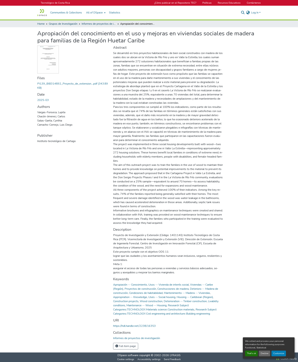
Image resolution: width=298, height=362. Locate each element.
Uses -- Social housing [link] (161, 297)
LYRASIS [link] (175, 355)
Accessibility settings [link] (149, 359)
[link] (73, 86)
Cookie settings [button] (125, 359)
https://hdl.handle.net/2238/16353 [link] (134, 326)
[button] (42, 12)
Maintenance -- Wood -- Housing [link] (146, 305)
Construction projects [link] (125, 301)
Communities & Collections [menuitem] (66, 12)
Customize (278, 353)
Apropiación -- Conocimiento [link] (130, 285)
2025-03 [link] (43, 100)
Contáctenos (254, 2)
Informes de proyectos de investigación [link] (99, 24)
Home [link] (41, 24)
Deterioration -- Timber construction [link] (185, 301)
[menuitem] (95, 12)
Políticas (207, 2)
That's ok (251, 353)
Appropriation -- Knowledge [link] (130, 297)
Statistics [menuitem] (114, 12)
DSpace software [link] (127, 355)
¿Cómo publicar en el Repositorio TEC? (175, 2)
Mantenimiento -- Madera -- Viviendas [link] (187, 293)
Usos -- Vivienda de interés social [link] (168, 285)
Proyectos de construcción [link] (140, 289)
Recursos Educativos (229, 2)
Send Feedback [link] (172, 359)
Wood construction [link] (151, 301)
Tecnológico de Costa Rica (55, 2)
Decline (264, 353)
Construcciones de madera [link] (173, 289)
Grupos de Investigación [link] (63, 24)
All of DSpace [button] (94, 12)
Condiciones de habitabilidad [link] (146, 293)
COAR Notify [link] (288, 359)
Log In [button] (255, 12)
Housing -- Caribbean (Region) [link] (195, 297)
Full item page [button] (127, 346)
